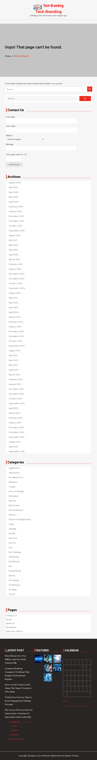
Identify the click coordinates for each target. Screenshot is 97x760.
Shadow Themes (72, 756)
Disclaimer (11, 627)
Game (11, 524)
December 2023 (16, 331)
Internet (13, 538)
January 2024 (15, 326)
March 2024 (14, 317)
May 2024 (13, 307)
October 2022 (15, 398)
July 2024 (13, 297)
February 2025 (16, 264)
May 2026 (13, 197)
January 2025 (15, 269)
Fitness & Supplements (20, 519)
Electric (12, 500)
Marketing (14, 556)
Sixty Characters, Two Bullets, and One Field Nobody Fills (15, 659)
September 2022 (17, 403)
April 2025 (13, 254)
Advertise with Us (14, 631)
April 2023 (13, 370)
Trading (13, 589)
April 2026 (13, 201)
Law (11, 547)
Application (14, 468)
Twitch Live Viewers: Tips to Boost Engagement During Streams (18, 701)
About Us (10, 623)
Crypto (12, 486)
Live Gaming (15, 552)
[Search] (89, 89)
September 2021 (16, 437)
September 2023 (17, 346)
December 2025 (16, 216)
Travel (12, 594)
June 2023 (13, 360)
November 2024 (16, 278)
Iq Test (12, 542)
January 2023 (15, 384)
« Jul (65, 701)
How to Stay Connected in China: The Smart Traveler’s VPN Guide (18, 688)
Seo (10, 566)
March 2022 (14, 413)
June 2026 (13, 192)
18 (69, 683)
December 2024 (16, 273)
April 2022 (13, 408)
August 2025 (14, 235)
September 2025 (17, 230)
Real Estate (14, 561)
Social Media (15, 570)
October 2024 (15, 283)
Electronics (14, 505)
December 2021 (16, 427)
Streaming (14, 580)
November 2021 (16, 432)
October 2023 (15, 341)
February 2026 (16, 206)
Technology (14, 585)
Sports (12, 575)
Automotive (14, 472)
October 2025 (15, 225)
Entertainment (16, 510)
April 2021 (13, 446)
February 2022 (16, 418)
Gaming (12, 528)
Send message (14, 164)
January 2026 (15, 211)
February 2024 (16, 321)
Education (14, 496)
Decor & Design (16, 491)
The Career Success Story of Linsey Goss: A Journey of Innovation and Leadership (18, 713)
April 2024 (14, 312)
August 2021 (14, 442)
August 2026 (15, 182)
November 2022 (16, 394)
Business (13, 482)
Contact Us (11, 615)
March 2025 (14, 259)
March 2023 (14, 374)
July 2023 (13, 355)
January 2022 (15, 422)
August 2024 (15, 293)
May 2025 (13, 249)
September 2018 (16, 451)
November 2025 (16, 221)
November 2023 (16, 336)
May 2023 (13, 365)
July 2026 (13, 187)
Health (12, 533)
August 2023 (15, 350)
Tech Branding (48, 11)
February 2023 (16, 379)
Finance (12, 514)
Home (9, 619)
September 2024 (17, 288)
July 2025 (13, 240)
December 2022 (16, 389)
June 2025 (13, 245)
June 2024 (13, 302)
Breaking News (16, 477)
